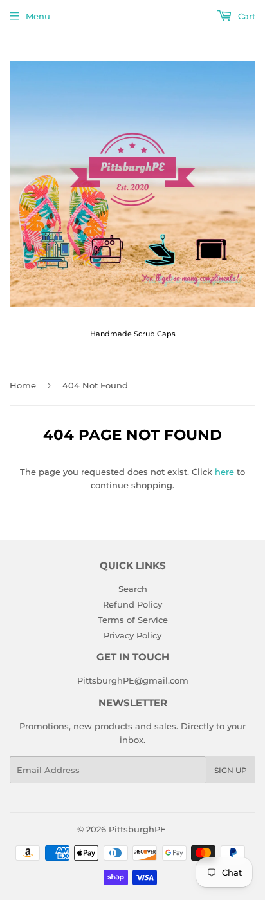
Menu (38, 16)
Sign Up (230, 770)
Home (23, 385)
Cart (245, 16)
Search (132, 589)
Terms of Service (133, 620)
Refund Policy (132, 604)
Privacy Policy (132, 635)
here (224, 471)
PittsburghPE (137, 829)
